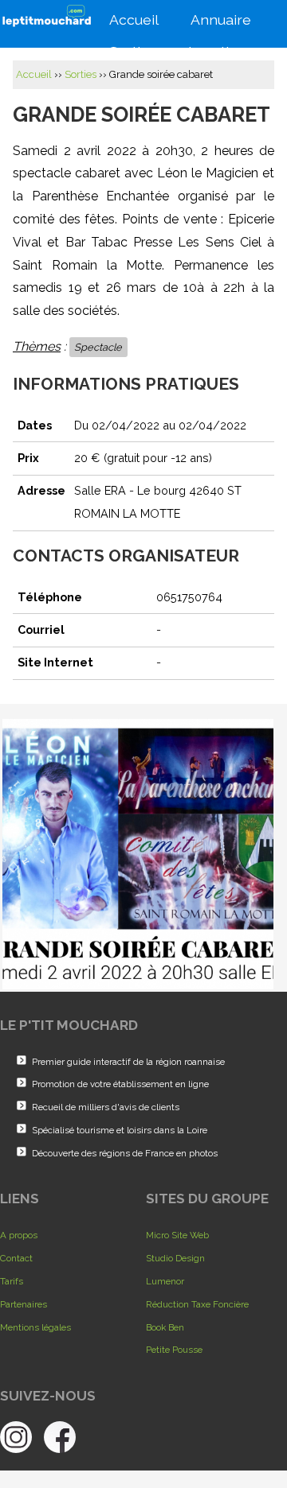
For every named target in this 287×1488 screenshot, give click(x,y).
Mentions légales (35, 1327)
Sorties (80, 74)
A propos (18, 1235)
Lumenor (165, 1281)
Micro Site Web (177, 1235)
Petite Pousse (174, 1349)
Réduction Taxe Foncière (197, 1304)
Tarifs (11, 1281)
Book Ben (165, 1327)
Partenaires (23, 1304)
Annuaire (229, 21)
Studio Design (175, 1258)
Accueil (142, 21)
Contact (16, 1258)
